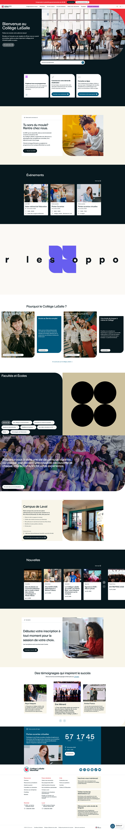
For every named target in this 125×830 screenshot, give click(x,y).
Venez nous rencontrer (73, 6)
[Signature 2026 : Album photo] (92, 584)
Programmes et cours (32, 6)
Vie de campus (51, 6)
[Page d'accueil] (34, 771)
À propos (83, 6)
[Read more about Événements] (36, 199)
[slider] (34, 289)
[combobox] (62, 62)
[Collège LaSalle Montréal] (6, 6)
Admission (42, 6)
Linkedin (76, 676)
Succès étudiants (61, 6)
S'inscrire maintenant (93, 6)
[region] (62, 259)
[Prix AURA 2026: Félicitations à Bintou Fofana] (52, 584)
